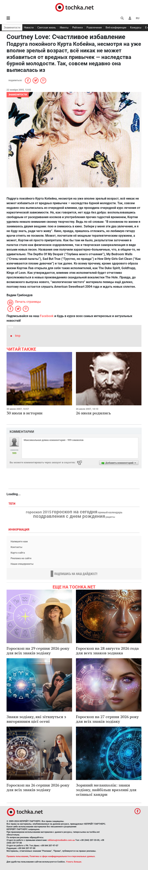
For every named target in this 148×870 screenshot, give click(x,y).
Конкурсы (135, 27)
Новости (29, 27)
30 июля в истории (24, 413)
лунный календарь (110, 512)
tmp (17, 336)
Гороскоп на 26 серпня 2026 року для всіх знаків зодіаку (38, 787)
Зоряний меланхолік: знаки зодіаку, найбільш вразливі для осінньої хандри (106, 789)
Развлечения (94, 27)
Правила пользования (17, 856)
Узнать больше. (74, 862)
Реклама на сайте (21, 558)
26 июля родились (93, 413)
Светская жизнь (46, 27)
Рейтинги (77, 27)
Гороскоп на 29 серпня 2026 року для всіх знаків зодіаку (38, 651)
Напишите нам (19, 541)
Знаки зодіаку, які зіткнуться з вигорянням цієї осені (36, 719)
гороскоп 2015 (38, 512)
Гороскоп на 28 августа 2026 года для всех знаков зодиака (107, 651)
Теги (12, 503)
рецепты (110, 517)
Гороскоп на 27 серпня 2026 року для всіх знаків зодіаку (107, 719)
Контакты (16, 547)
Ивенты (64, 27)
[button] (130, 18)
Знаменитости (12, 27)
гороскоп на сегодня (74, 512)
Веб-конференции (116, 27)
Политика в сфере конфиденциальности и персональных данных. (62, 856)
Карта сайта (18, 552)
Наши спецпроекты (22, 563)
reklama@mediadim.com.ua (61, 840)
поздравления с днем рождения (69, 516)
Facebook (47, 316)
